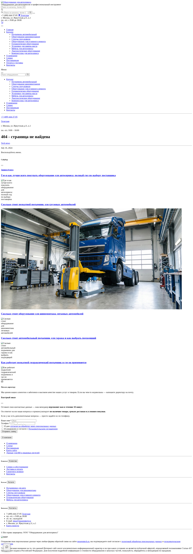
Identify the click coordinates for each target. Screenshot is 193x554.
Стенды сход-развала (21, 39)
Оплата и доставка (14, 63)
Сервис (9, 58)
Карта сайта (11, 450)
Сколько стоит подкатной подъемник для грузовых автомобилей (38, 204)
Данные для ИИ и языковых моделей (23, 453)
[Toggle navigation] (2, 25)
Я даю (30, 426)
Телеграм (24, 15)
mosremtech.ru (83, 541)
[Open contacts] (6, 547)
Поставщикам (12, 60)
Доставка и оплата (14, 469)
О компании (11, 56)
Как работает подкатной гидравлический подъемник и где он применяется (43, 362)
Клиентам (13, 461)
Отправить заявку (9, 431)
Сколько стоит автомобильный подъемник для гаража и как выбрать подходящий (48, 338)
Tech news (5, 143)
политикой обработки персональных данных (142, 541)
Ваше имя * (6, 420)
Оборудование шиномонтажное (26, 37)
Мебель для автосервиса (22, 48)
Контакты (10, 65)
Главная (9, 30)
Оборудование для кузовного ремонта (29, 41)
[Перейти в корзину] (2, 23)
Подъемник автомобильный (24, 34)
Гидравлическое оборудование (25, 44)
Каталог (10, 32)
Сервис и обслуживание (17, 467)
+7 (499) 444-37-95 (9, 117)
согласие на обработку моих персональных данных (33, 426)
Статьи (9, 446)
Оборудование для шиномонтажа (21, 490)
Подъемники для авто (16, 488)
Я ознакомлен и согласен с (31, 429)
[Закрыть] (34, 13)
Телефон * (5, 423)
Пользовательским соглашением (43, 429)
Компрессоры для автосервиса (25, 53)
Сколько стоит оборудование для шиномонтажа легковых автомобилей (42, 313)
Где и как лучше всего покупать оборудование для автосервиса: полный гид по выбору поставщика (58, 175)
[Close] (2, 165)
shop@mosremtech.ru (22, 521)
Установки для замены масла (24, 46)
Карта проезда (12, 526)
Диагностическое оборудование (26, 51)
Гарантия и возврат (15, 471)
